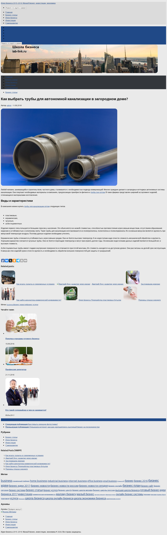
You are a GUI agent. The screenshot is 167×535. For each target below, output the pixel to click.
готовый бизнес (149, 490)
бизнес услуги (32, 304)
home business (38, 481)
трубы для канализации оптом (37, 206)
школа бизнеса (35, 498)
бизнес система (17, 490)
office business (95, 481)
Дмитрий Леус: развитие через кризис (21, 458)
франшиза (22, 499)
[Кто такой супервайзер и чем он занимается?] (22, 405)
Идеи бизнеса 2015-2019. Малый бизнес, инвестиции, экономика (28, 3)
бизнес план (132, 485)
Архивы (4, 509)
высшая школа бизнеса (127, 490)
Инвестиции (10, 20)
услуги (14, 498)
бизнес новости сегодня (93, 486)
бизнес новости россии (64, 486)
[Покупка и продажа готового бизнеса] (21, 333)
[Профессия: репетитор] (19, 364)
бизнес (129, 481)
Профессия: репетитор (15, 369)
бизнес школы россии (104, 490)
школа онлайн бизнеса (59, 498)
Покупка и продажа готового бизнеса (22, 338)
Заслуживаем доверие (15, 461)
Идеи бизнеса (11, 17)
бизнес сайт (147, 486)
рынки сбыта (161, 494)
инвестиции (25, 494)
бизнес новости (19, 304)
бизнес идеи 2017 (19, 486)
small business (110, 481)
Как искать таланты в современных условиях (24, 455)
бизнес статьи (34, 490)
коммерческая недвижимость (44, 494)
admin (9, 105)
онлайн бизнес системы (129, 494)
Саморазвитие (11, 23)
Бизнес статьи (11, 15)
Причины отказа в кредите (16, 469)
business (10, 304)
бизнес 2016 (141, 481)
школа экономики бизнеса (90, 498)
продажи (147, 494)
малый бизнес (85, 494)
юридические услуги (113, 499)
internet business (77, 481)
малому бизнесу (66, 494)
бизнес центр (65, 490)
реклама (154, 494)
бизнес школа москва (82, 490)
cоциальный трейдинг (21, 481)
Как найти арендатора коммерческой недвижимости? (27, 463)
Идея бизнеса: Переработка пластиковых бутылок (26, 466)
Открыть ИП (120, 481)
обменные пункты (110, 495)
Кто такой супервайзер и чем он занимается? (25, 410)
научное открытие (100, 495)
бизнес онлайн (115, 485)
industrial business (58, 481)
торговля (5, 498)
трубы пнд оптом (98, 192)
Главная (8, 12)
